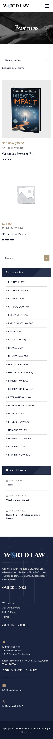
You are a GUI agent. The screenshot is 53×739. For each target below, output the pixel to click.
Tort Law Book (14, 234)
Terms (9, 484)
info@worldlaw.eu (11, 690)
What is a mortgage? (17, 499)
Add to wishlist (14, 147)
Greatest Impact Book (20, 153)
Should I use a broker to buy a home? (23, 516)
